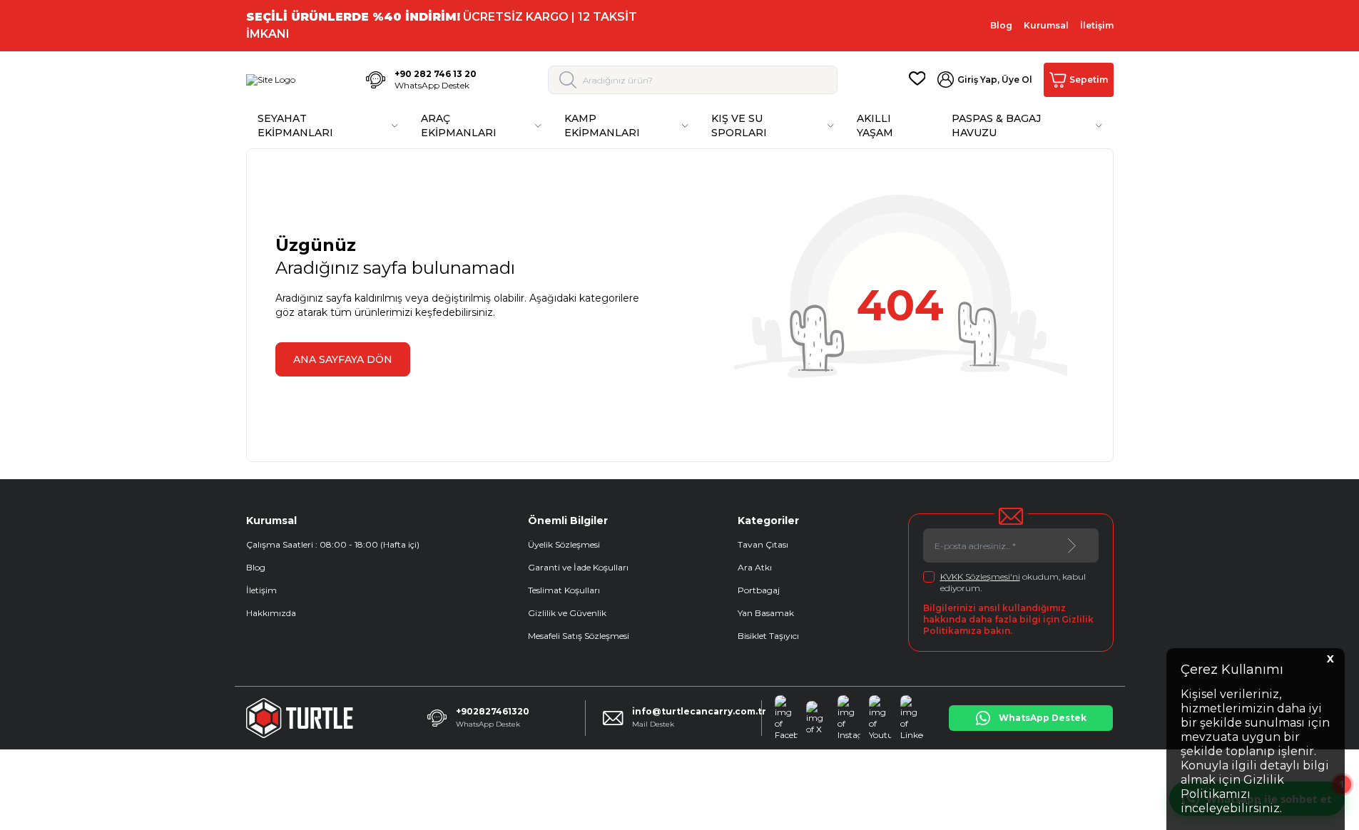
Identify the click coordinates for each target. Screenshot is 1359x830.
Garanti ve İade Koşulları (578, 567)
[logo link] (270, 80)
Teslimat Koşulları (564, 590)
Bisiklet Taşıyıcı (768, 635)
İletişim (1097, 25)
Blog (1001, 25)
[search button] (568, 80)
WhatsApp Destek (432, 85)
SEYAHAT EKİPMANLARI (295, 125)
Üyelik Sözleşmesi (564, 544)
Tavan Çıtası (763, 544)
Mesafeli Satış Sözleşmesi (578, 635)
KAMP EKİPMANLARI (602, 125)
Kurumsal (1046, 25)
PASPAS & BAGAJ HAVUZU (996, 125)
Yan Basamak (766, 613)
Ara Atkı (755, 567)
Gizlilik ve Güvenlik (567, 613)
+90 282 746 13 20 (436, 73)
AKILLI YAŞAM (875, 125)
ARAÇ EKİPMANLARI (459, 125)
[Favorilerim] (917, 79)
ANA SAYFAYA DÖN (342, 359)
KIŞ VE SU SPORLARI (739, 125)
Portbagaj (759, 590)
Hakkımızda (271, 613)
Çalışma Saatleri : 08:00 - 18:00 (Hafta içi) (332, 544)
